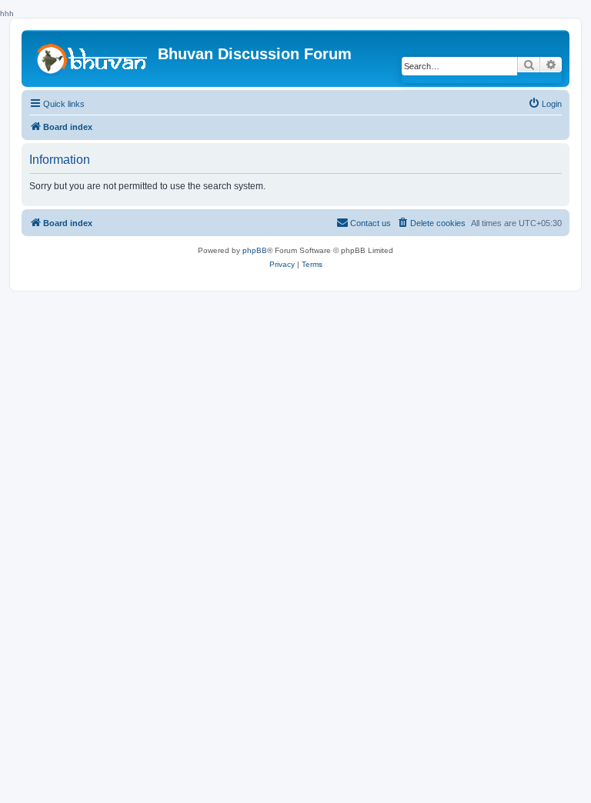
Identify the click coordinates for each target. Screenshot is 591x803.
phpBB (254, 250)
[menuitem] (545, 104)
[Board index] (91, 58)
